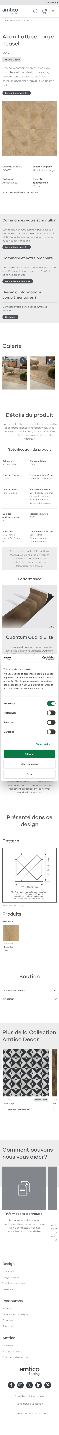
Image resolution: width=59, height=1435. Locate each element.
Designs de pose (10, 1277)
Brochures (7, 1308)
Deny (29, 774)
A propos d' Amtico (12, 1351)
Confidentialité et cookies (29, 1396)
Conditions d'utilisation (29, 1403)
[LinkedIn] (38, 1385)
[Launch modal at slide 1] (50, 360)
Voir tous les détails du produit (20, 192)
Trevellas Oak (8, 949)
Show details (43, 744)
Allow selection (29, 764)
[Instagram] (20, 1385)
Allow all (29, 754)
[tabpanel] (29, 990)
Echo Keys (9, 1103)
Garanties (7, 1320)
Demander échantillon (16, 93)
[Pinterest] (47, 1385)
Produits (15, 20)
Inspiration (8, 1289)
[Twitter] (29, 1385)
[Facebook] (11, 1385)
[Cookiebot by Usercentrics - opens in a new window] (42, 658)
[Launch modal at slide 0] (23, 360)
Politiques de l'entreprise (15, 1357)
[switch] (51, 712)
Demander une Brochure (17, 281)
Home (5, 20)
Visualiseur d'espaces (13, 1283)
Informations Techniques (15, 1314)
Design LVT (8, 1271)
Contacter (10, 317)
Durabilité (7, 1326)
